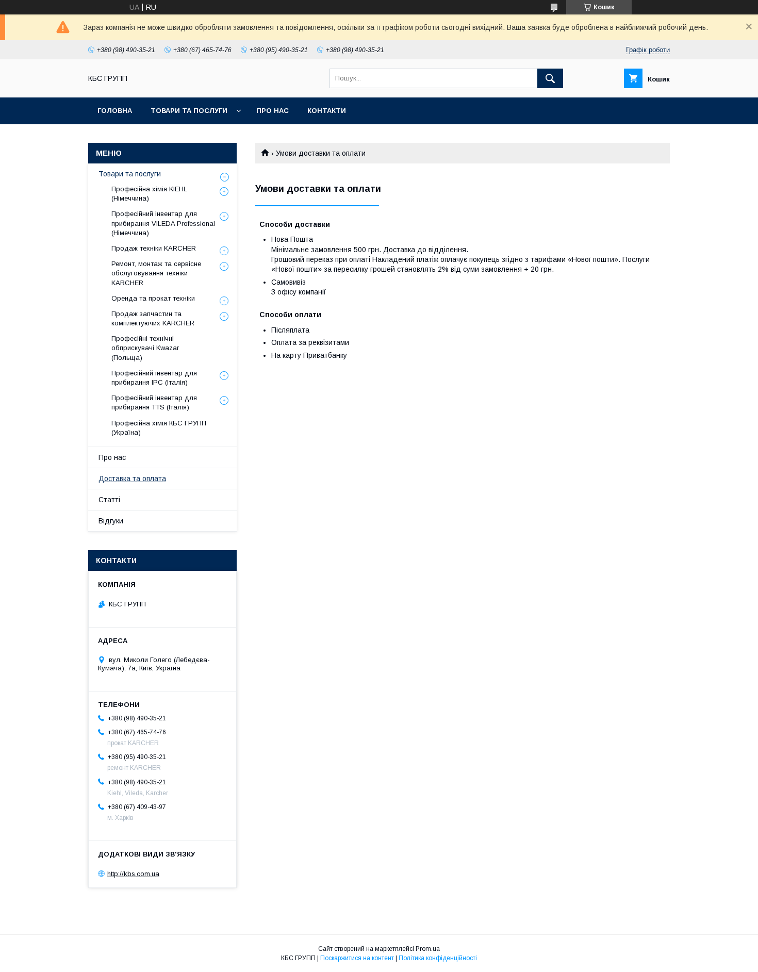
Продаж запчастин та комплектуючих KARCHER (152, 318)
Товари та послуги (189, 110)
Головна (114, 110)
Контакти (326, 110)
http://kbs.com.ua (133, 874)
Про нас (272, 110)
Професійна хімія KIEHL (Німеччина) (149, 193)
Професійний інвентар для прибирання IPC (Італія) (154, 377)
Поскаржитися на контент (357, 958)
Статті (109, 500)
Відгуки (110, 521)
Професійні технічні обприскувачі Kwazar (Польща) (145, 348)
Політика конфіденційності (438, 958)
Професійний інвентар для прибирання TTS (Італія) (154, 402)
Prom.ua (428, 948)
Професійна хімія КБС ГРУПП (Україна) (158, 427)
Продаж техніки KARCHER (153, 248)
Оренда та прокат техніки (153, 298)
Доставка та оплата (132, 478)
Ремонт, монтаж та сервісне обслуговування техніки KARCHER (156, 273)
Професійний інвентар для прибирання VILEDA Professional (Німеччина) (163, 223)
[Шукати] (550, 78)
